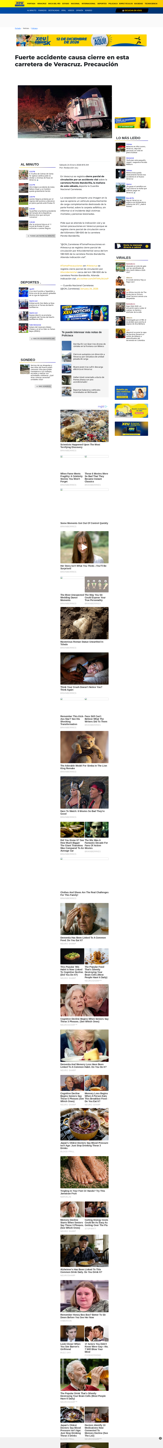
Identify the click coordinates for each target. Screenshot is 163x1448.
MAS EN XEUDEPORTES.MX (44, 338)
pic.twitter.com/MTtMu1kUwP (93, 278)
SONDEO (28, 360)
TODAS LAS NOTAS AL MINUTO (42, 236)
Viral (63, 10)
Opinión (79, 10)
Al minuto (31, 10)
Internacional (89, 4)
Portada (31, 4)
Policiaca (113, 4)
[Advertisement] (37, 258)
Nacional (75, 4)
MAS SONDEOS (44, 386)
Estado (65, 4)
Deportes (102, 4)
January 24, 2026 (89, 288)
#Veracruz (92, 265)
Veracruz (41, 4)
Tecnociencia (151, 4)
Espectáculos (126, 4)
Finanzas (42, 10)
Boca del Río (54, 4)
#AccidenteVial (68, 272)
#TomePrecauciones (71, 265)
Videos (71, 10)
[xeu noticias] (19, 3)
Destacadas (53, 10)
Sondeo (88, 10)
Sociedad (138, 4)
